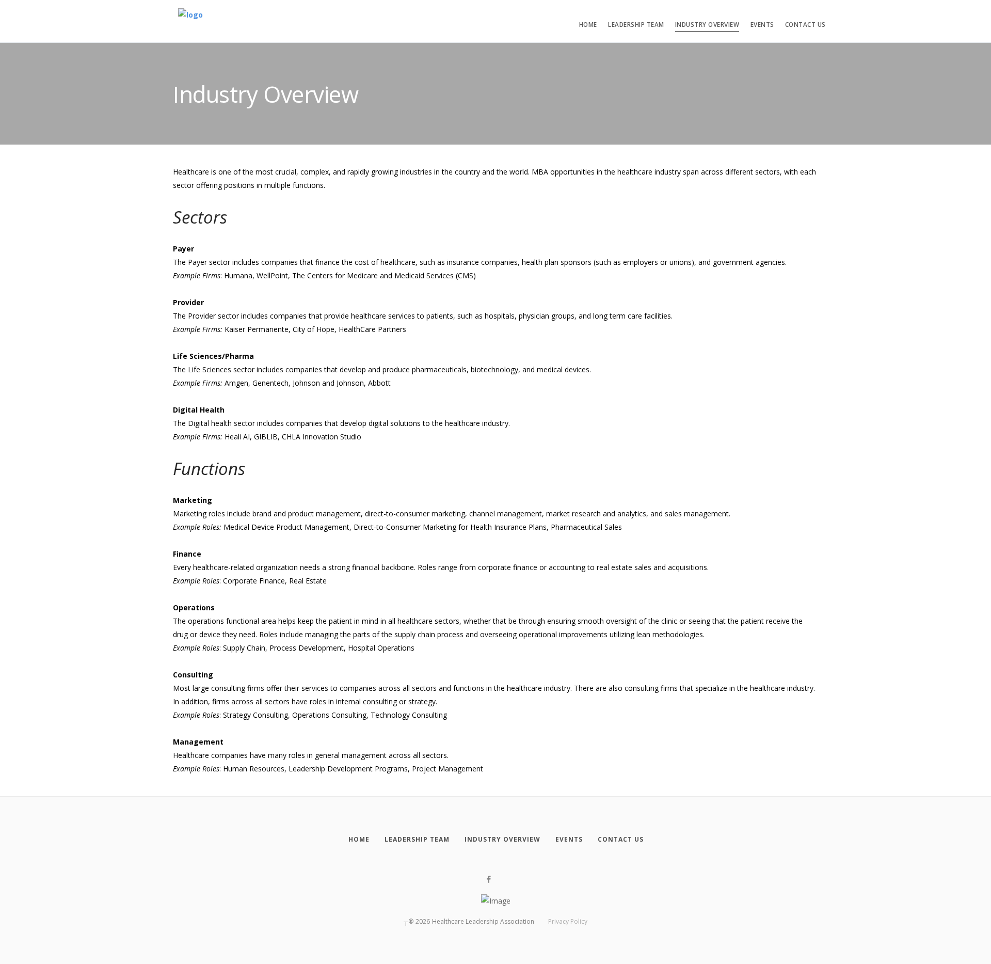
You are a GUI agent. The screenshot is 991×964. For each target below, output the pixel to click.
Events (762, 24)
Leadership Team (636, 24)
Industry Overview (707, 24)
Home (588, 24)
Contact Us (805, 24)
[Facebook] (488, 879)
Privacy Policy (567, 921)
